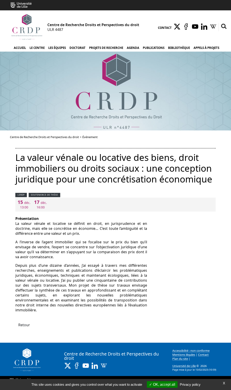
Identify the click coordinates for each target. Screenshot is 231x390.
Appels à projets (206, 48)
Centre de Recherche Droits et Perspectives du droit (44, 137)
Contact (165, 28)
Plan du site (180, 359)
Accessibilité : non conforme (191, 351)
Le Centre (37, 48)
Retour (24, 324)
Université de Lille (184, 366)
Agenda (133, 48)
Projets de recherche (106, 48)
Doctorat (77, 48)
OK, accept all (163, 384)
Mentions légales (183, 355)
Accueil (20, 48)
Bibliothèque (179, 48)
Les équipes (57, 48)
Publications (153, 48)
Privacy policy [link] (190, 384)
